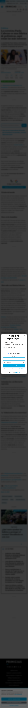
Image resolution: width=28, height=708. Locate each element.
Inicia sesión (17, 372)
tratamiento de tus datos (13, 370)
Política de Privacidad (19, 368)
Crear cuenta (14, 365)
